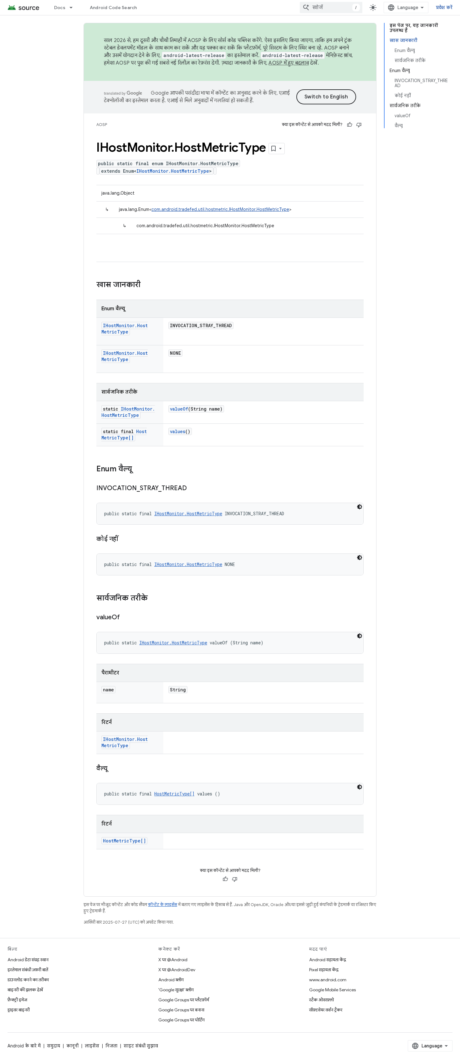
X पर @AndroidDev (176, 969)
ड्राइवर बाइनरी (19, 1010)
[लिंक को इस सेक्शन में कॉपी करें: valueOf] (126, 617)
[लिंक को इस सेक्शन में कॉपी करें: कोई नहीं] (124, 539)
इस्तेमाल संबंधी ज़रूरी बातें (28, 969)
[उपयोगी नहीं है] (359, 124)
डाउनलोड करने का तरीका (28, 980)
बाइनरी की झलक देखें (25, 990)
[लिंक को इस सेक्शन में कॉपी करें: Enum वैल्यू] (138, 469)
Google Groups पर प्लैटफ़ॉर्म (183, 1000)
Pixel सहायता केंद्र (324, 969)
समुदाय (53, 1045)
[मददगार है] (349, 124)
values (177, 431)
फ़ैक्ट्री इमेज (17, 1000)
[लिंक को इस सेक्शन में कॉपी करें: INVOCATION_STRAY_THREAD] (193, 488)
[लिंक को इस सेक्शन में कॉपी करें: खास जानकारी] (147, 285)
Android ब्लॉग (171, 980)
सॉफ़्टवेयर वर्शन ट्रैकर (325, 1010)
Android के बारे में (24, 1045)
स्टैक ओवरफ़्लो (321, 1000)
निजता (111, 1045)
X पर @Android (172, 959)
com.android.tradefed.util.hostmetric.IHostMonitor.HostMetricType (220, 209)
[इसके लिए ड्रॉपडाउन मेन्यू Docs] (73, 7)
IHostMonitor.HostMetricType (172, 171)
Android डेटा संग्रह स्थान (28, 959)
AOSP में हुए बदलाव (288, 63)
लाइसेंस (92, 1045)
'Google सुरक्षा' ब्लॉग (176, 990)
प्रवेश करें (444, 7)
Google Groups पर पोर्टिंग (181, 1020)
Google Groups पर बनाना (181, 1010)
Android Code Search (113, 7)
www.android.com (327, 980)
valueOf (179, 409)
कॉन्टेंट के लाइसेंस (162, 904)
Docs (59, 7)
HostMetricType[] (124, 434)
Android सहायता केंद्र (327, 959)
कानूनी (72, 1045)
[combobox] (331, 7)
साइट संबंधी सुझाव (141, 1045)
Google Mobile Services (332, 990)
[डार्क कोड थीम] (359, 507)
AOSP (101, 124)
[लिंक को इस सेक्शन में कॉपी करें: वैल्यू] (113, 769)
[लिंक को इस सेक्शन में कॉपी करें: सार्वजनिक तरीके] (154, 598)
